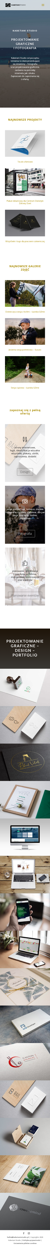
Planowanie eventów (25, 595)
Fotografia (25, 533)
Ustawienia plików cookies (25, 1243)
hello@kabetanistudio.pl (18, 1237)
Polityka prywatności (31, 1240)
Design (25, 472)
